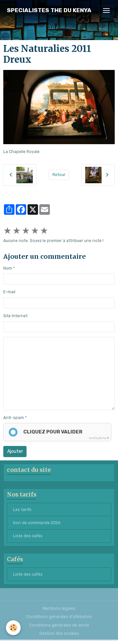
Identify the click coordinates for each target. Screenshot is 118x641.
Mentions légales (59, 608)
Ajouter (15, 451)
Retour (59, 174)
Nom (7, 268)
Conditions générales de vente (59, 625)
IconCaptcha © (99, 438)
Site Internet (15, 316)
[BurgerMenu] (106, 10)
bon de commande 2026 (36, 522)
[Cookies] (13, 627)
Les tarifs (22, 509)
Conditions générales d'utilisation (59, 616)
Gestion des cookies (59, 633)
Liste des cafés (28, 536)
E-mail (9, 292)
